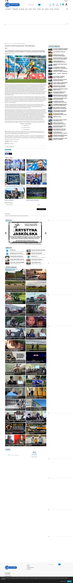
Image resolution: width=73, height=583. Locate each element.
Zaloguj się (66, 0)
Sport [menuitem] (26, 9)
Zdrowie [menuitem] (51, 9)
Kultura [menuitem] (34, 9)
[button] (67, 9)
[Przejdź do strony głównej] (12, 4)
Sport (6, 48)
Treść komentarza (9, 204)
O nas (28, 564)
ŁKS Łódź (10, 149)
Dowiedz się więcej (63, 581)
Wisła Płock (6, 149)
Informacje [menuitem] (7, 9)
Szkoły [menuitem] (30, 9)
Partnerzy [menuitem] (57, 9)
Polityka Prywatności (30, 567)
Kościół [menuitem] (39, 9)
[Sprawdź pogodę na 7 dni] (13, 455)
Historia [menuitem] (47, 9)
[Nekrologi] (25, 233)
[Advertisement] (36, 17)
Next (45, 233)
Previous (5, 233)
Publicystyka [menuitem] (15, 9)
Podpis (39, 204)
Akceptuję (69, 581)
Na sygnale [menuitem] (21, 9)
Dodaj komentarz (41, 209)
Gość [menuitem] (43, 9)
